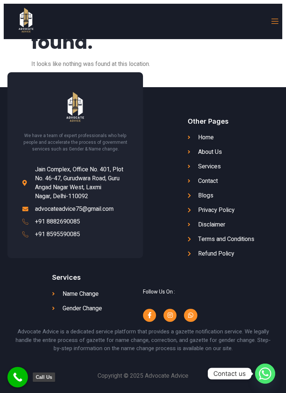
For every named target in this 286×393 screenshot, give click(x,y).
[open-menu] (274, 21)
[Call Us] (17, 377)
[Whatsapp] (190, 315)
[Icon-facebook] (149, 315)
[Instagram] (170, 315)
